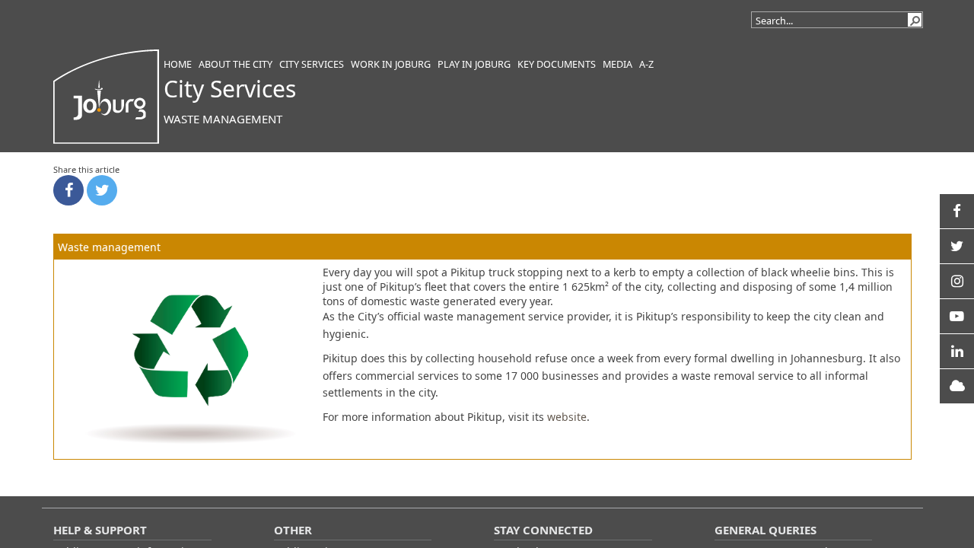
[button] (914, 19)
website (567, 416)
